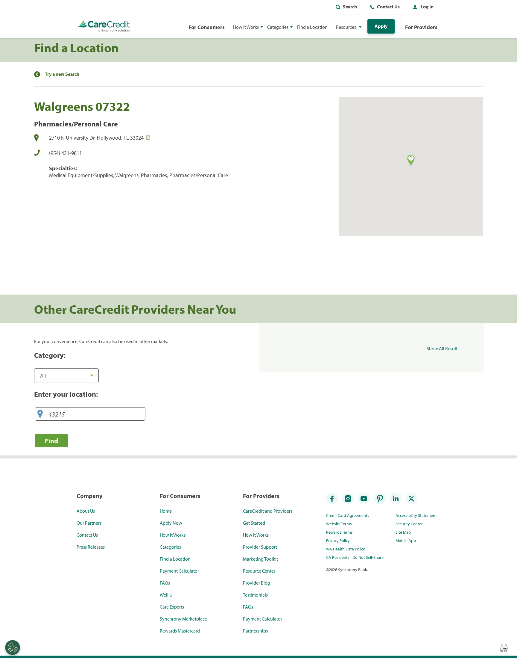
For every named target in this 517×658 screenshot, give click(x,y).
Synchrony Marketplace (183, 619)
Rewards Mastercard (180, 631)
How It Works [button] (246, 27)
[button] (422, 7)
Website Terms (339, 523)
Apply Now (171, 523)
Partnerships (255, 631)
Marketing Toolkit (260, 559)
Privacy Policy (338, 540)
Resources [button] (346, 27)
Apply (381, 26)
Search (350, 7)
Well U (166, 595)
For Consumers (206, 27)
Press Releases (91, 547)
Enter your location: (66, 394)
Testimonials (255, 595)
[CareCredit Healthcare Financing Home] (104, 26)
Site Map (403, 532)
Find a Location (312, 27)
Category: (50, 355)
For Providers (421, 27)
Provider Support (260, 547)
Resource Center (259, 571)
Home (166, 511)
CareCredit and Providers (267, 511)
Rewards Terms (339, 532)
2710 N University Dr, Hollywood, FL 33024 (96, 137)
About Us (86, 511)
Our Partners (89, 523)
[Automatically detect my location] (40, 414)
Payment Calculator (179, 571)
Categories (170, 547)
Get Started (254, 523)
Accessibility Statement (416, 515)
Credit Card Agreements (347, 515)
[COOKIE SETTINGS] (12, 647)
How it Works (172, 535)
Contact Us (388, 7)
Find (51, 440)
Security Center (409, 523)
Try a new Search (62, 74)
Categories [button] (277, 27)
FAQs (165, 583)
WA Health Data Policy (345, 549)
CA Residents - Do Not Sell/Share (355, 557)
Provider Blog (256, 583)
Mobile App (406, 540)
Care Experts (172, 607)
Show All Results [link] (443, 348)
